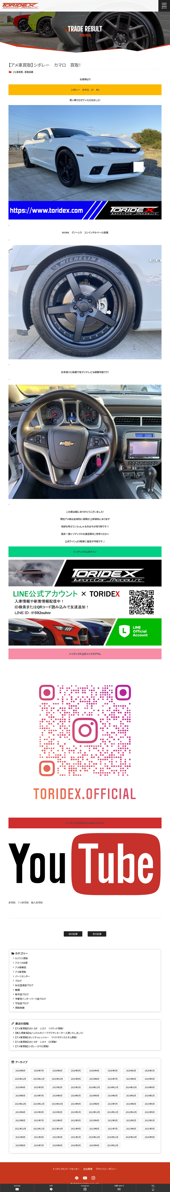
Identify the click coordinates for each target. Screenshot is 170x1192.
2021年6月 (131, 1128)
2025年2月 (57, 1087)
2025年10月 (57, 1078)
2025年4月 (20, 1087)
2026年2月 (131, 1070)
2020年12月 (94, 1137)
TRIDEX (34, 6)
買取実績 (29, 71)
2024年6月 (57, 1095)
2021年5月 (150, 1128)
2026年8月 (20, 1070)
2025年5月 (150, 1078)
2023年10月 (57, 1103)
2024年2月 (131, 1095)
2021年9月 (76, 1128)
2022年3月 (113, 1120)
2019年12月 (112, 1145)
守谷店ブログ (22, 1003)
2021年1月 (76, 1137)
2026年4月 (94, 1070)
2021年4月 (20, 1137)
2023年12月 (20, 1103)
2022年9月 (150, 1112)
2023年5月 (150, 1103)
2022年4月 (94, 1120)
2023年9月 (76, 1103)
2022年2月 (131, 1120)
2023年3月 (39, 1112)
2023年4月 (20, 1112)
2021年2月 (57, 1137)
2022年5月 (76, 1120)
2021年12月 (20, 1128)
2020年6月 (57, 1145)
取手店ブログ (22, 994)
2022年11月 (112, 1112)
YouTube (85, 1178)
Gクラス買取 (21, 958)
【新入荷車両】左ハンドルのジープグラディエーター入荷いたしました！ (49, 1032)
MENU (164, 6)
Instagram (93, 1178)
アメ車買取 (18, 71)
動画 (17, 989)
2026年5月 (76, 1070)
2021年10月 (57, 1128)
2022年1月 (150, 1120)
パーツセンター (22, 976)
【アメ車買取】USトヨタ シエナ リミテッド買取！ (39, 1028)
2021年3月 (39, 1137)
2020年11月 (112, 1137)
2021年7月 (113, 1128)
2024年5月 (76, 1095)
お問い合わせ (119, 1185)
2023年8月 (94, 1103)
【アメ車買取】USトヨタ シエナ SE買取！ (36, 1041)
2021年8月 (94, 1128)
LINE (77, 1178)
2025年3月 (39, 1087)
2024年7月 (39, 1095)
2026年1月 (150, 1070)
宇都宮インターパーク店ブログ (30, 998)
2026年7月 (39, 1070)
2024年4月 (94, 1095)
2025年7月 (113, 1078)
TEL (153, 1185)
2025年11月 (38, 1078)
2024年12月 (94, 1087)
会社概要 (87, 1168)
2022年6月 (57, 1120)
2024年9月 (150, 1087)
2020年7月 (39, 1145)
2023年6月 (131, 1103)
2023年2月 (57, 1112)
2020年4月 (94, 1145)
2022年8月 (20, 1120)
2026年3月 (113, 1070)
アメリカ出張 (21, 962)
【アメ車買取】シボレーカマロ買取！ (32, 1046)
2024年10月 (131, 1087)
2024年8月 (20, 1095)
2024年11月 (112, 1087)
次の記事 (97, 934)
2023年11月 (38, 1103)
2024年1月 (150, 1095)
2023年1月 (76, 1112)
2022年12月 (94, 1112)
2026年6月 (57, 1070)
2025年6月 (131, 1078)
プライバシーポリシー (106, 1168)
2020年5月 (76, 1145)
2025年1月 (76, 1087)
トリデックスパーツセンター (66, 1168)
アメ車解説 (20, 967)
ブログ (18, 980)
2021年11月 (38, 1128)
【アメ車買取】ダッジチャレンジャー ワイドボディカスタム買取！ (46, 1037)
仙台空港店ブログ (24, 985)
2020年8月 (20, 1145)
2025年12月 (20, 1078)
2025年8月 (94, 1078)
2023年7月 (113, 1103)
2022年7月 (39, 1120)
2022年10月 (131, 1112)
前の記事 (73, 934)
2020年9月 (150, 1137)
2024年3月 (113, 1095)
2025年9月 (76, 1078)
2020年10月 (131, 1137)
